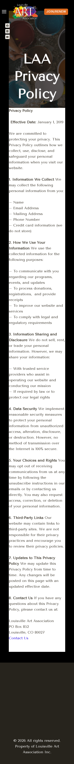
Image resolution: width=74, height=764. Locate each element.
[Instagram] (7, 31)
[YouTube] (7, 37)
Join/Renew (56, 11)
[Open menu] (3, 11)
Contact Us (18, 638)
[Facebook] (7, 25)
